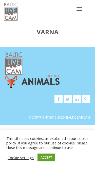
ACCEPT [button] (46, 157)
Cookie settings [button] (21, 157)
